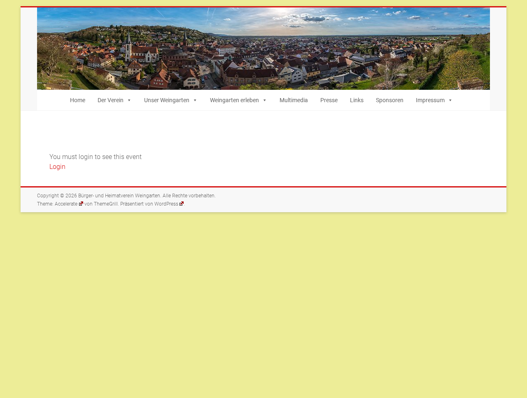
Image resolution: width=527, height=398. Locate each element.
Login (57, 167)
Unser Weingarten (166, 100)
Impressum (430, 100)
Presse (329, 100)
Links (357, 100)
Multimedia (294, 100)
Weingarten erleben (234, 100)
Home (77, 100)
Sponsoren (389, 100)
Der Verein (111, 100)
